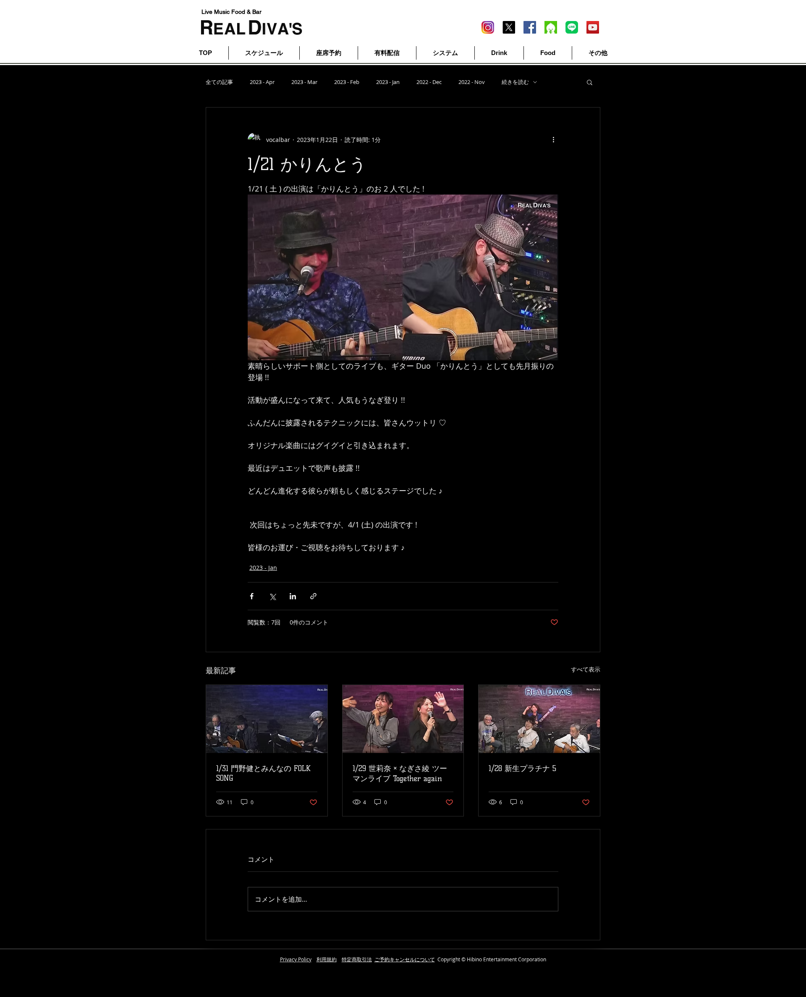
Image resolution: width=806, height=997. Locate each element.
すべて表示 (585, 669)
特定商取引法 (357, 959)
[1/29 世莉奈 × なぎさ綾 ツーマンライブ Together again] (403, 719)
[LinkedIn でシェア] (293, 596)
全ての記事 (219, 82)
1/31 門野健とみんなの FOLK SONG (263, 773)
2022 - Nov (471, 82)
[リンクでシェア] (313, 596)
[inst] (488, 27)
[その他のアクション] (553, 139)
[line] (571, 27)
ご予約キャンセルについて (404, 959)
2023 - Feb (346, 82)
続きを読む (515, 82)
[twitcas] (550, 27)
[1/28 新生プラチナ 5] (539, 719)
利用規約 (327, 959)
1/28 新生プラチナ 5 (522, 768)
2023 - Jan (388, 82)
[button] (590, 82)
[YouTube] (592, 27)
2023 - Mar (304, 82)
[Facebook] (529, 27)
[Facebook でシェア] (252, 596)
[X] (508, 27)
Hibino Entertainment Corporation (506, 959)
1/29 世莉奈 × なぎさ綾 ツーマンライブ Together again (400, 773)
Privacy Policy (295, 959)
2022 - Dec (429, 82)
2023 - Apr (262, 82)
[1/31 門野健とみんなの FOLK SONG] (266, 719)
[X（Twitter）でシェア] (272, 596)
